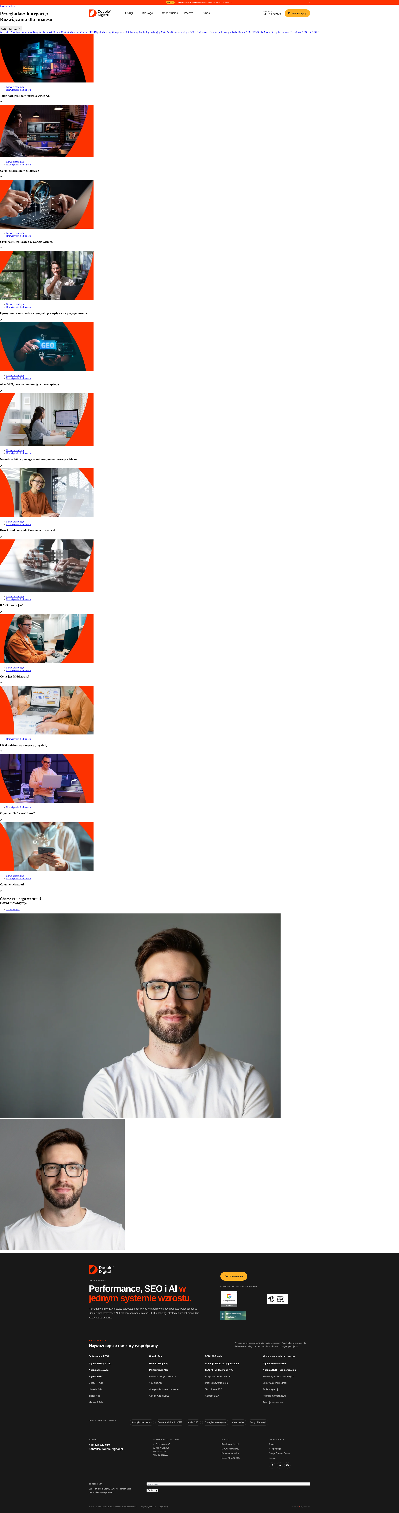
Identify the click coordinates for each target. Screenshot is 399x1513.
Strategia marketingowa (215, 1422)
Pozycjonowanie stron (216, 1383)
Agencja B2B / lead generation (279, 1370)
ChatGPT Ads (96, 1383)
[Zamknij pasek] (309, 2)
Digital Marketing (103, 32)
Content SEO (87, 32)
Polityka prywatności (148, 1507)
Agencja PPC (96, 1376)
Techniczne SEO (298, 32)
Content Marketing (70, 32)
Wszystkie (5, 32)
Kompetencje (275, 1449)
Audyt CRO (193, 1422)
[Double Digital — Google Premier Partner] (240, 1299)
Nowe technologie (180, 32)
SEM (248, 32)
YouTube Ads (156, 1383)
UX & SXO (314, 32)
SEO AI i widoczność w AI (219, 1370)
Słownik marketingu (230, 1449)
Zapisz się (152, 1490)
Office (193, 32)
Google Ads (118, 32)
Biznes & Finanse (51, 32)
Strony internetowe (280, 32)
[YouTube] (287, 1465)
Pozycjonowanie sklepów (218, 1376)
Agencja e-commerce (274, 1363)
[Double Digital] (102, 1269)
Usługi (129, 13)
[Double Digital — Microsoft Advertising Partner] (240, 1315)
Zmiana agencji (270, 1389)
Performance (203, 32)
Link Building (132, 32)
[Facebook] (272, 1465)
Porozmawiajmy (297, 13)
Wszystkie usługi (258, 1422)
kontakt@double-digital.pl (106, 1449)
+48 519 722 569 (99, 1444)
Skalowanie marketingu (275, 1383)
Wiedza (188, 13)
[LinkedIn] (280, 1465)
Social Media (263, 32)
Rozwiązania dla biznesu (233, 32)
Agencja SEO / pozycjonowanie (222, 1363)
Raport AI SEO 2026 (230, 1458)
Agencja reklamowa (273, 1402)
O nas (206, 13)
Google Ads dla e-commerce (163, 1389)
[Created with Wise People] (300, 1506)
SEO (254, 32)
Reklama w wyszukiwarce (162, 1376)
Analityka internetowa (21, 32)
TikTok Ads (94, 1396)
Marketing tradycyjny (149, 32)
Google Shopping (158, 1363)
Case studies (170, 13)
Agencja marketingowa (274, 1396)
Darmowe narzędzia (230, 1453)
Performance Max (158, 1370)
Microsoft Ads (96, 1402)
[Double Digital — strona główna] (100, 13)
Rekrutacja (215, 32)
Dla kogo (147, 13)
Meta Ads (166, 32)
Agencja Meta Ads (98, 1370)
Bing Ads (37, 32)
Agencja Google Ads (100, 1363)
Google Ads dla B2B (159, 1396)
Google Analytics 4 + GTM (170, 1422)
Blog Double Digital (230, 1444)
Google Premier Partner (279, 1453)
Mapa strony (163, 1507)
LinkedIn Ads (95, 1389)
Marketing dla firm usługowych (278, 1376)
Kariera (272, 1458)
